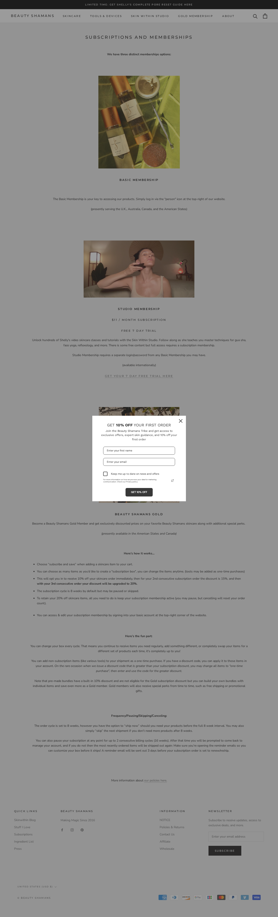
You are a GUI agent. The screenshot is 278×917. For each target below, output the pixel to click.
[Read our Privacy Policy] (172, 480)
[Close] (180, 421)
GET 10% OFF (139, 492)
